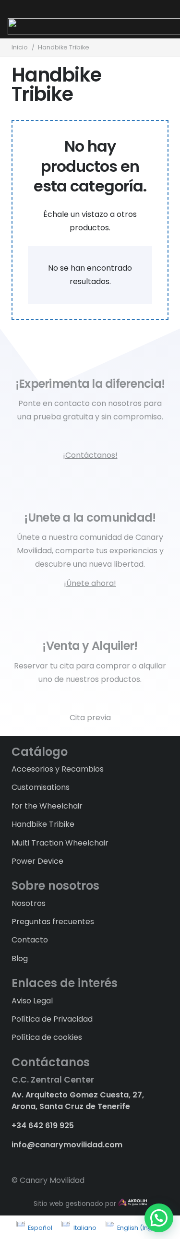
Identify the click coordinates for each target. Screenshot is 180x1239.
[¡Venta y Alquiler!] (90, 617)
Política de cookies (47, 1037)
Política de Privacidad (52, 1019)
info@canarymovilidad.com (67, 1144)
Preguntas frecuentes (53, 921)
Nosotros (29, 903)
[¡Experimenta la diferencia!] (90, 355)
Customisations (41, 787)
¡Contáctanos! (90, 455)
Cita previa (90, 717)
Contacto (30, 939)
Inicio (20, 47)
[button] (158, 1217)
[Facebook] (15, 1160)
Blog (20, 958)
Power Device (37, 861)
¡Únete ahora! (90, 583)
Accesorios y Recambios (58, 768)
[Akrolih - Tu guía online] (132, 1203)
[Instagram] (32, 1161)
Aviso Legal (32, 1000)
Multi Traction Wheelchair (60, 842)
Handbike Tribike (43, 824)
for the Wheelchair (47, 805)
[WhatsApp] (48, 1160)
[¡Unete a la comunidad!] (90, 489)
